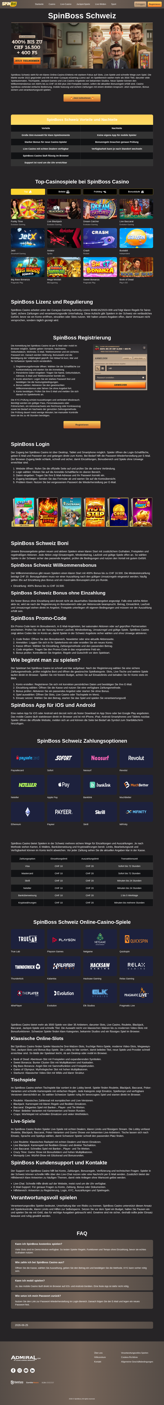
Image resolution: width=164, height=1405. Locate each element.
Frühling (98, 192)
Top (26, 192)
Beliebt (62, 192)
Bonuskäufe (134, 192)
